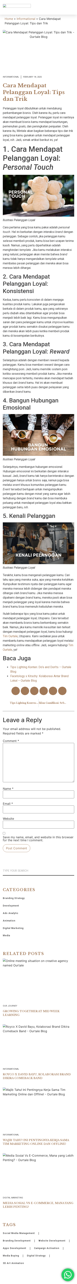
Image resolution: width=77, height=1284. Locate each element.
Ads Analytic (10, 913)
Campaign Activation (46, 1248)
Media (6, 935)
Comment (11, 740)
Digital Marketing (13, 928)
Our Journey (10, 1006)
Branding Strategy (14, 898)
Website (8, 818)
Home (9, 19)
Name (8, 788)
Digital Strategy (36, 1255)
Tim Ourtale (10, 636)
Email (8, 803)
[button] (71, 7)
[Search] (72, 870)
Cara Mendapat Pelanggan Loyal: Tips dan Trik (34, 92)
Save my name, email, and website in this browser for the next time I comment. (38, 839)
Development (11, 905)
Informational (26, 19)
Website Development (51, 1240)
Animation (9, 920)
